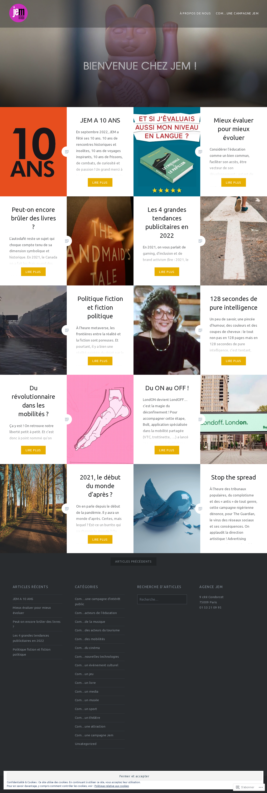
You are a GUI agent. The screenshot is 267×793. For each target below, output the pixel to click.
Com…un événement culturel (96, 665)
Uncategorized (85, 744)
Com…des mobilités (90, 639)
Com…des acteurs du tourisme (97, 630)
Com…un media (86, 691)
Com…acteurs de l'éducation (96, 613)
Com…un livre (85, 682)
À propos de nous (195, 13)
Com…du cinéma (87, 648)
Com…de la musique (90, 621)
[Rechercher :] (162, 599)
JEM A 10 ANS (23, 599)
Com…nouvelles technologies (97, 656)
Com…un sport (86, 709)
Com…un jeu (84, 674)
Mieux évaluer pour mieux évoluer (32, 610)
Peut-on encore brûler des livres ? (36, 624)
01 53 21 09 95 (210, 607)
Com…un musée (87, 700)
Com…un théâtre (87, 717)
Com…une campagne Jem (237, 13)
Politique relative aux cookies (111, 786)
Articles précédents (133, 561)
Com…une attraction (90, 726)
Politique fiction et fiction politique (31, 652)
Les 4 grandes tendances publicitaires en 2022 (31, 638)
